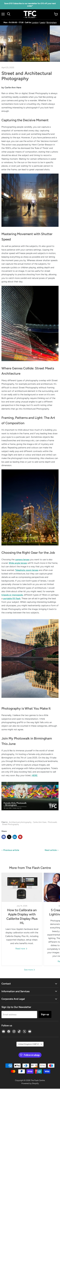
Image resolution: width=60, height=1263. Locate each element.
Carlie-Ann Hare (39, 822)
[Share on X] (9, 837)
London (35, 22)
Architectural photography (20, 822)
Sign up (45, 1014)
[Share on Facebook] (3, 837)
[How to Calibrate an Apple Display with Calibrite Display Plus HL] (22, 887)
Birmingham (52, 22)
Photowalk (52, 822)
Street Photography (10, 824)
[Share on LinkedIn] (15, 837)
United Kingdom (28, 1044)
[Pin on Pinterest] (20, 837)
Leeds (42, 22)
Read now (20, 948)
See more (28, 969)
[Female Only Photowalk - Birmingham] (30, 812)
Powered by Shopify (30, 1083)
